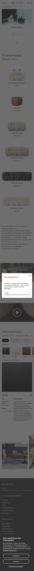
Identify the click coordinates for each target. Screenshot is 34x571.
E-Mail (7, 293)
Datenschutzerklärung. (10, 550)
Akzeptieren (16, 556)
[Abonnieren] (28, 293)
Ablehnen (16, 561)
